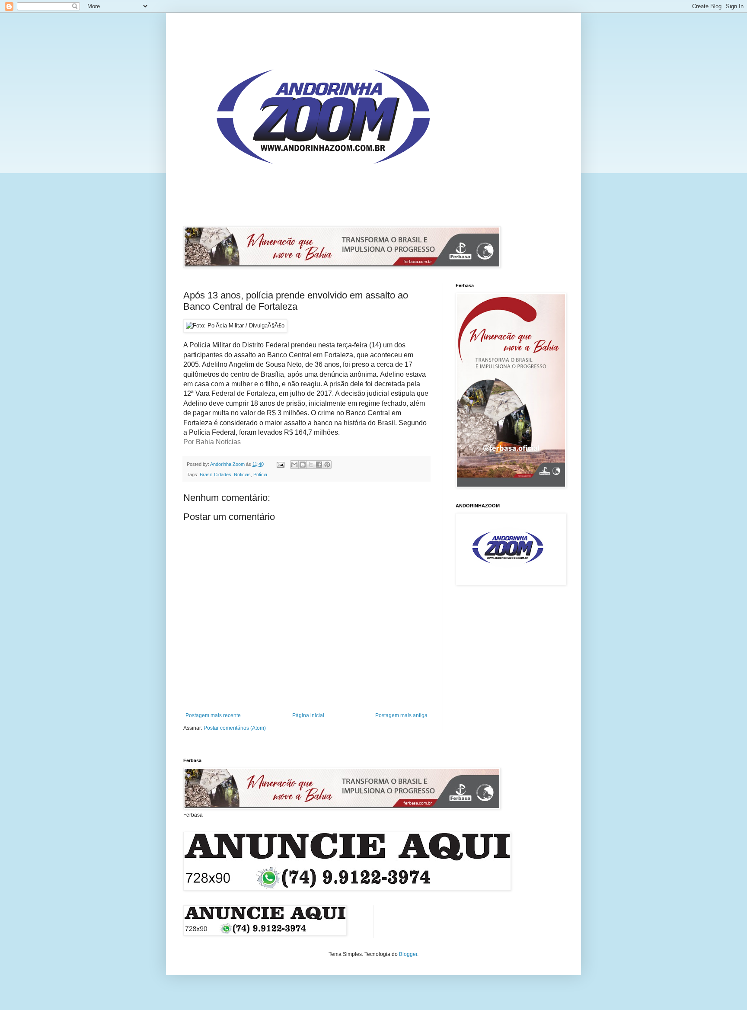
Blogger (408, 954)
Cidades (222, 474)
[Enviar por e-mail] (294, 464)
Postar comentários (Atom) (235, 728)
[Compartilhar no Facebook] (319, 464)
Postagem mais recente (213, 715)
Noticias (242, 474)
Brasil (205, 474)
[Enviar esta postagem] (280, 464)
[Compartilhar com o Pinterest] (327, 464)
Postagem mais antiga (401, 715)
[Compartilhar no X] (310, 464)
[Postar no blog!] (302, 464)
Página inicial (308, 715)
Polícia (260, 474)
